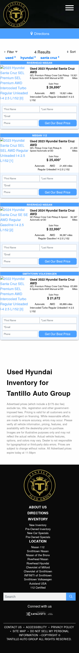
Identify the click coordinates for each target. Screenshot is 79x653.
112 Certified (38, 587)
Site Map (20, 631)
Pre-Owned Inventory (38, 529)
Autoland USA (38, 583)
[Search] (71, 597)
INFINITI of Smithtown (38, 575)
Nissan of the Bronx (38, 555)
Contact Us (13, 627)
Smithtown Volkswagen (38, 579)
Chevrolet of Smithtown (38, 571)
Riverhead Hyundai (38, 563)
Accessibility (37, 627)
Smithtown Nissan (38, 551)
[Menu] (69, 8)
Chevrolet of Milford (38, 567)
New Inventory (37, 525)
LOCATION (38, 541)
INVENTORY (38, 519)
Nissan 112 (37, 547)
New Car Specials (37, 533)
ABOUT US (38, 507)
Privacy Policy (62, 627)
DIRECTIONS (37, 513)
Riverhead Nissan (37, 559)
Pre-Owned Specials (38, 537)
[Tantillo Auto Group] (16, 13)
